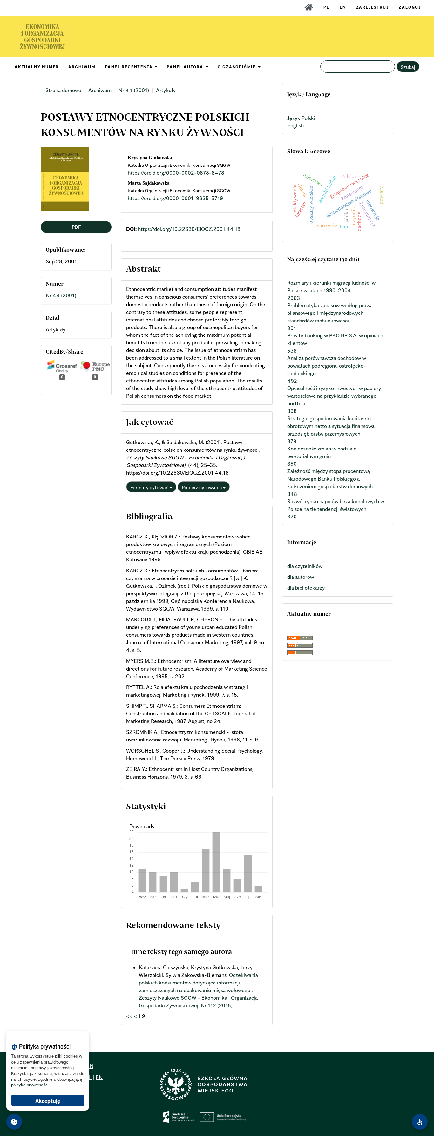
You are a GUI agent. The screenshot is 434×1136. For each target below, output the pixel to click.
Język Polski (301, 118)
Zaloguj (410, 7)
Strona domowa (63, 90)
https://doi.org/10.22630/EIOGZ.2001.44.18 (189, 229)
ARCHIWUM (81, 66)
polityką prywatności (30, 1085)
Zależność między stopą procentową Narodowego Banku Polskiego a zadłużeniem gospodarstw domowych (330, 479)
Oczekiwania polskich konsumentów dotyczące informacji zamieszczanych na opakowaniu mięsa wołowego (198, 982)
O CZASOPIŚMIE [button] (237, 66)
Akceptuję (47, 1101)
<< (129, 1016)
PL (326, 7)
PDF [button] (76, 227)
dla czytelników (304, 566)
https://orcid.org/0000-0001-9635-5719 (175, 198)
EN (343, 7)
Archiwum (100, 90)
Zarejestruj (372, 7)
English (295, 125)
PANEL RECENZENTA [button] (129, 66)
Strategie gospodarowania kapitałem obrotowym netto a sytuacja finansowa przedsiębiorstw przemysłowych (331, 426)
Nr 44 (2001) (134, 90)
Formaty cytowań (150, 487)
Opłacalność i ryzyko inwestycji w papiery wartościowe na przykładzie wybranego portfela (334, 396)
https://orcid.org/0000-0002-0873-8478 (176, 173)
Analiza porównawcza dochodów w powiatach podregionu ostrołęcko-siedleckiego (326, 365)
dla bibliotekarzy (306, 588)
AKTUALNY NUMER (37, 66)
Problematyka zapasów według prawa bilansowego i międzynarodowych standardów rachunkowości (330, 313)
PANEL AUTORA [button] (186, 66)
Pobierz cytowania (202, 487)
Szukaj (408, 67)
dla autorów (300, 577)
